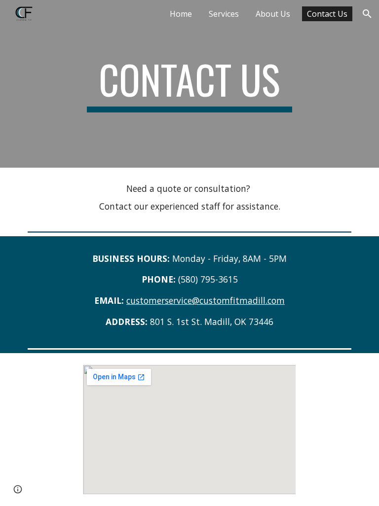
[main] (189, 83)
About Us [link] (273, 13)
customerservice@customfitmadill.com (205, 300)
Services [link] (224, 13)
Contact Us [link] (327, 13)
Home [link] (181, 13)
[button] (367, 14)
